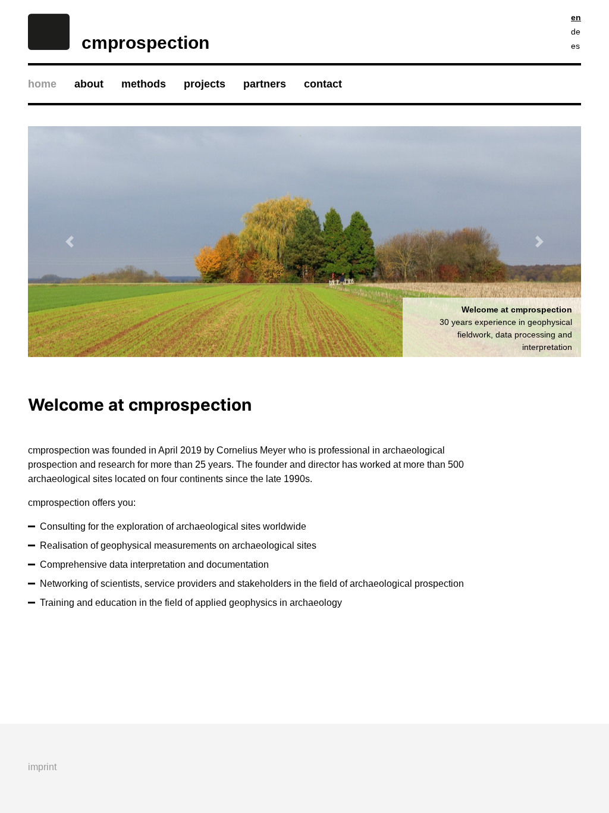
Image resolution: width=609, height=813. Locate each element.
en (576, 17)
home (42, 84)
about (88, 84)
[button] (69, 241)
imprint (42, 767)
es (575, 46)
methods (143, 84)
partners (264, 84)
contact (323, 84)
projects (204, 84)
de (575, 31)
